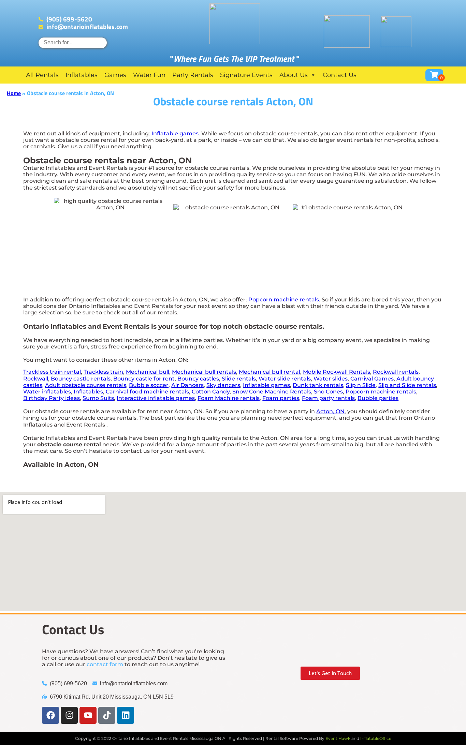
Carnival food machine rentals (147, 391)
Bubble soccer (149, 385)
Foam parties (280, 398)
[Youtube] (88, 715)
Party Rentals (192, 75)
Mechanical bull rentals (204, 372)
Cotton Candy (211, 391)
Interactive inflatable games (156, 398)
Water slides (331, 378)
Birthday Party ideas (51, 398)
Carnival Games (372, 378)
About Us (293, 75)
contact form (105, 664)
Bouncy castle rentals (81, 378)
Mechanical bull (147, 372)
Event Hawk (337, 738)
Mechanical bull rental (269, 372)
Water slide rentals (285, 378)
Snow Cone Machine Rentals (271, 391)
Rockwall (35, 378)
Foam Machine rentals (229, 398)
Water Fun (149, 75)
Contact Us (339, 75)
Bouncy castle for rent (144, 378)
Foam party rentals (328, 398)
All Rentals (42, 75)
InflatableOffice (375, 738)
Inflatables (81, 75)
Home (14, 93)
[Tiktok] (106, 715)
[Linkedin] (125, 715)
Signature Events (246, 75)
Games (115, 75)
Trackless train (103, 372)
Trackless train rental (52, 372)
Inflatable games (175, 133)
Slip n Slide (361, 385)
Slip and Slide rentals (407, 385)
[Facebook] (50, 715)
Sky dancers (223, 385)
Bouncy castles (198, 378)
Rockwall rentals (396, 372)
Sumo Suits (98, 398)
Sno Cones (328, 391)
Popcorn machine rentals (283, 299)
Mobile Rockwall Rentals (336, 372)
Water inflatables (47, 391)
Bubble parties (378, 398)
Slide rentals (239, 378)
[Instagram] (69, 715)
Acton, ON (330, 411)
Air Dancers (187, 385)
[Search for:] (73, 42)
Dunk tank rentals (318, 385)
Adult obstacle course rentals (85, 385)
